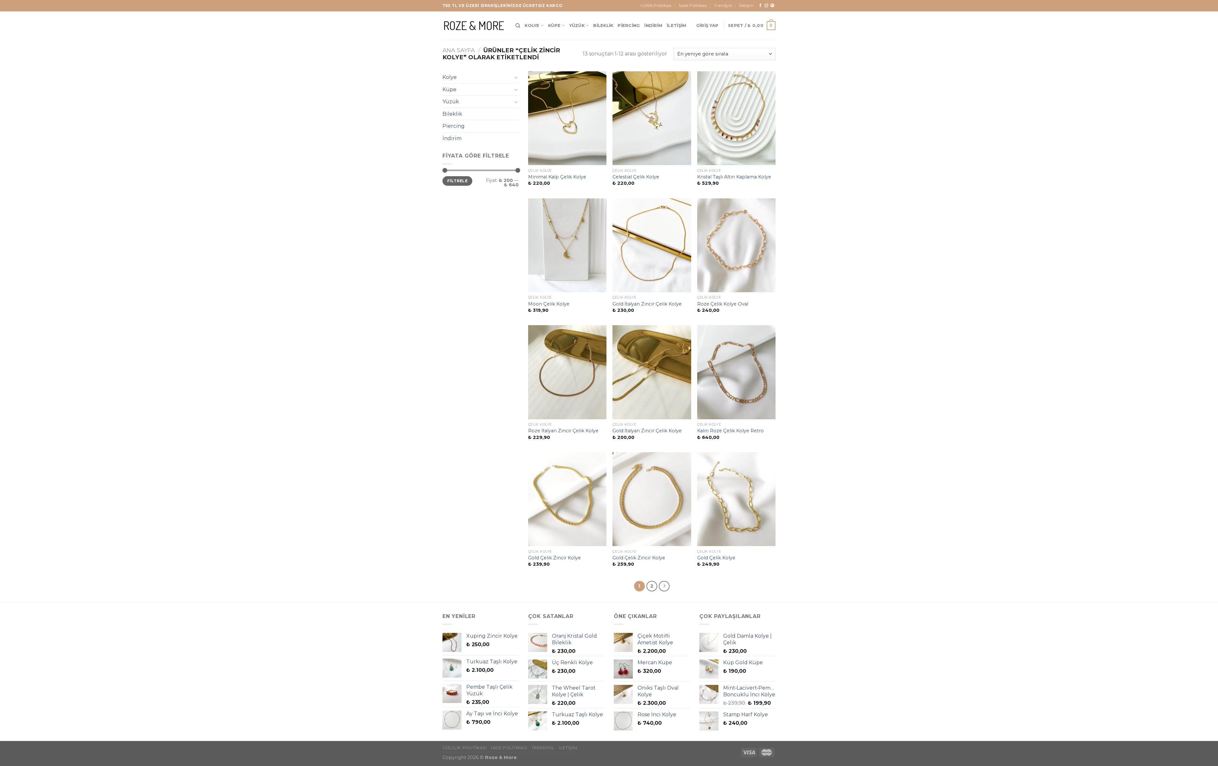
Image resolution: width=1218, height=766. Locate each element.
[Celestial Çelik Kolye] (651, 118)
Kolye (532, 25)
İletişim (746, 5)
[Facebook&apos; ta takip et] (760, 5)
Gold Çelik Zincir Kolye (554, 558)
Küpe (554, 25)
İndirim (653, 25)
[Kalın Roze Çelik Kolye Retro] (736, 372)
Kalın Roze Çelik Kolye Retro (730, 431)
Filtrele (457, 180)
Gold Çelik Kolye (716, 558)
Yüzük (577, 25)
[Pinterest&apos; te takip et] (772, 5)
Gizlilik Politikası (655, 5)
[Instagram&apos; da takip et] (766, 5)
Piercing (629, 25)
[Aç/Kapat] (516, 77)
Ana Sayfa (458, 50)
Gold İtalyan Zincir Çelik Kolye (647, 304)
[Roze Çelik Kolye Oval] (736, 245)
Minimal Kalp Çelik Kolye (557, 177)
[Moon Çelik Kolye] (567, 245)
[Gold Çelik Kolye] (736, 499)
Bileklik (603, 25)
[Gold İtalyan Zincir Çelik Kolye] (651, 245)
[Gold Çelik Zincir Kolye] (567, 499)
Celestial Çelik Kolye (635, 177)
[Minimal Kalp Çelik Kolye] (567, 118)
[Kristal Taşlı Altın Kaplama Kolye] (736, 118)
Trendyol (723, 5)
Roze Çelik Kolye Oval (722, 304)
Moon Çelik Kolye (548, 304)
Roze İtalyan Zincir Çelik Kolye (563, 431)
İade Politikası (693, 5)
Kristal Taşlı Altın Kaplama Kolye (734, 177)
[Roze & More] (474, 25)
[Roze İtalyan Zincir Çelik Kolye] (567, 372)
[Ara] (517, 26)
